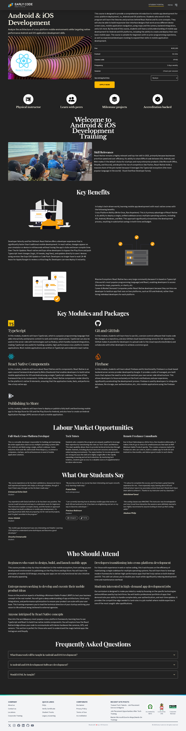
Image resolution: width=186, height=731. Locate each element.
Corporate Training (15, 716)
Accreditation (81, 716)
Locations (11, 712)
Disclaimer (80, 705)
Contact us (12, 709)
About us (11, 705)
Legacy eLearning (49, 716)
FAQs (44, 705)
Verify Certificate (48, 709)
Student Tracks (48, 712)
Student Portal (156, 5)
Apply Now (105, 84)
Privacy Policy (81, 709)
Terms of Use (81, 712)
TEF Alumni (104, 725)
